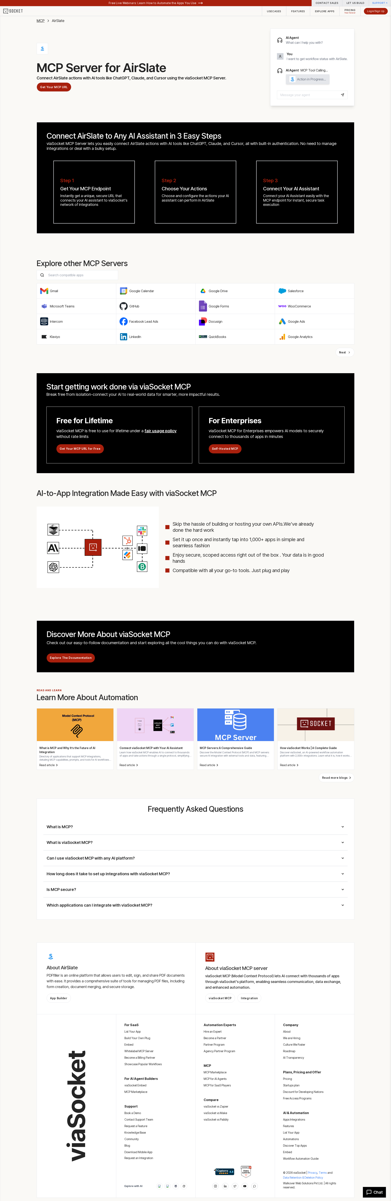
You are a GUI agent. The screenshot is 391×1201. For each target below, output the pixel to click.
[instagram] (215, 1186)
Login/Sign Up (375, 11)
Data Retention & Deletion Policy (303, 1177)
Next (342, 352)
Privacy (313, 1172)
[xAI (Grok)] (184, 1186)
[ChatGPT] (159, 1186)
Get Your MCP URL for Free (80, 448)
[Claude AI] (167, 1186)
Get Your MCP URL (54, 87)
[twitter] (235, 1186)
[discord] (254, 1186)
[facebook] (225, 1186)
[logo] (15, 11)
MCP (41, 21)
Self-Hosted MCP (225, 448)
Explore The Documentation (71, 657)
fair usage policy (161, 430)
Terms (323, 1172)
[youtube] (245, 1186)
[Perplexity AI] (175, 1186)
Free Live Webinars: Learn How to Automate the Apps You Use (152, 3)
